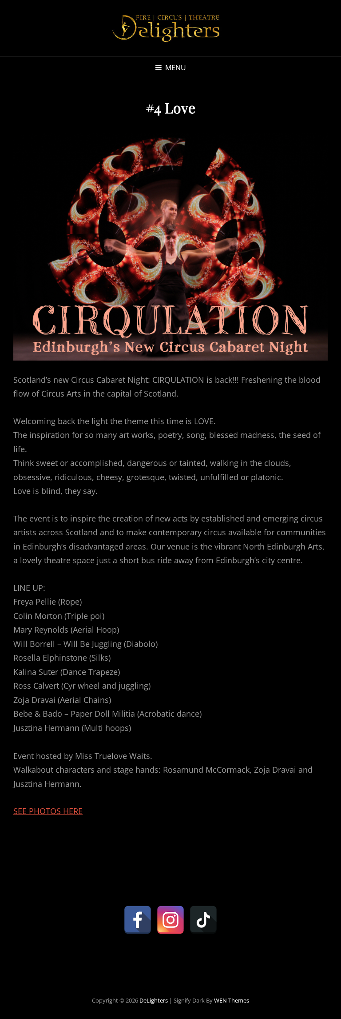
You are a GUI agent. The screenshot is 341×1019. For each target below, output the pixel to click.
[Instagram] (170, 920)
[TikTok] (203, 920)
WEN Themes (231, 1000)
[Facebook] (137, 920)
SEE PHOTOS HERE (48, 811)
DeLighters (153, 1000)
